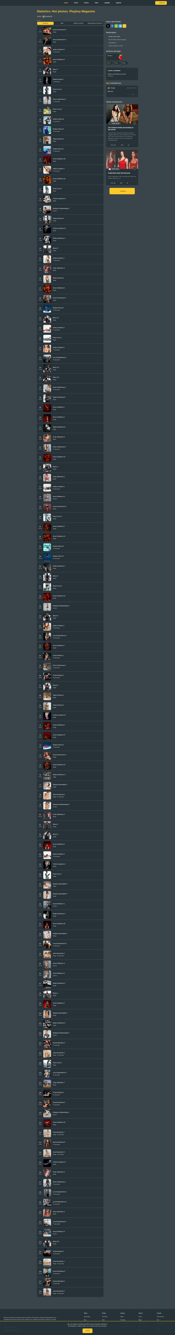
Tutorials (122, 1320)
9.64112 (113, 145)
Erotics (110, 55)
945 (121, 183)
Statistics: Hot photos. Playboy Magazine (66, 11)
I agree (87, 1330)
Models (116, 63)
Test (158, 1320)
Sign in (162, 3)
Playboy (123, 63)
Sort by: (39, 20)
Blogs (140, 1320)
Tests (76, 3)
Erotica (109, 63)
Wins (62, 23)
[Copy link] (124, 26)
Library (107, 3)
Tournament (160, 1316)
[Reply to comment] (109, 94)
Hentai (113, 88)
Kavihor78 (48, 16)
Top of (141, 1313)
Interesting (87, 1316)
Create (118, 3)
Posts (86, 3)
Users (140, 1316)
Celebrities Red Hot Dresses (119, 173)
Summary (45, 23)
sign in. (111, 76)
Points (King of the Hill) (95, 23)
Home (66, 3)
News (122, 1316)
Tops (96, 3)
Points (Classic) (78, 23)
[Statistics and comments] (134, 123)
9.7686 (113, 183)
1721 (122, 145)
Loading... (123, 191)
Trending (104, 1316)
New (85, 1320)
